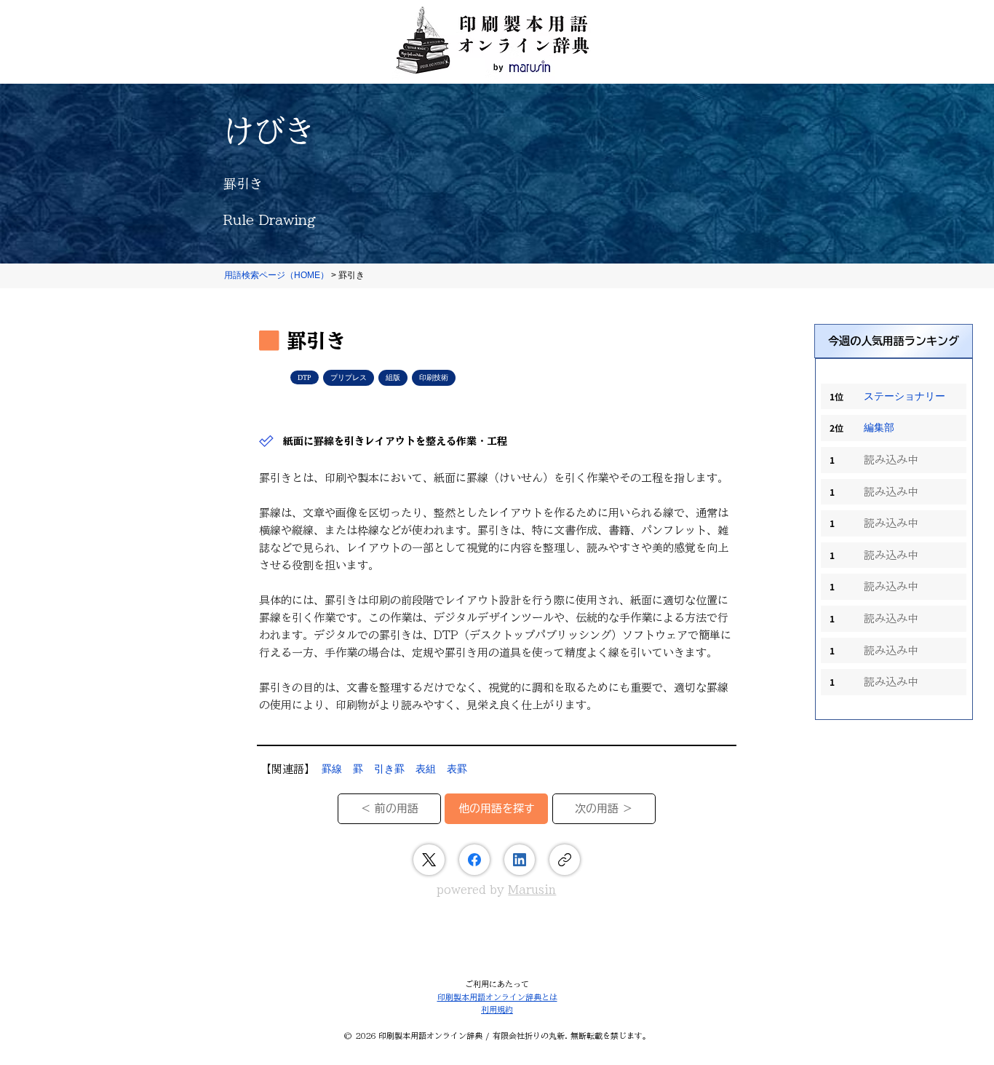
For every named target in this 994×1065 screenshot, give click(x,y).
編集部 (879, 427)
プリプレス (348, 377)
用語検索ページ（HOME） (276, 275)
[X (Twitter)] (429, 859)
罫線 (332, 769)
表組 (426, 769)
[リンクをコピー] (564, 859)
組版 (393, 377)
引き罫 (389, 769)
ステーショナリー (904, 396)
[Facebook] (474, 859)
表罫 (457, 769)
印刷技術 (433, 377)
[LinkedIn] (519, 859)
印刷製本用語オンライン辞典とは (497, 997)
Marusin (532, 889)
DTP (304, 377)
